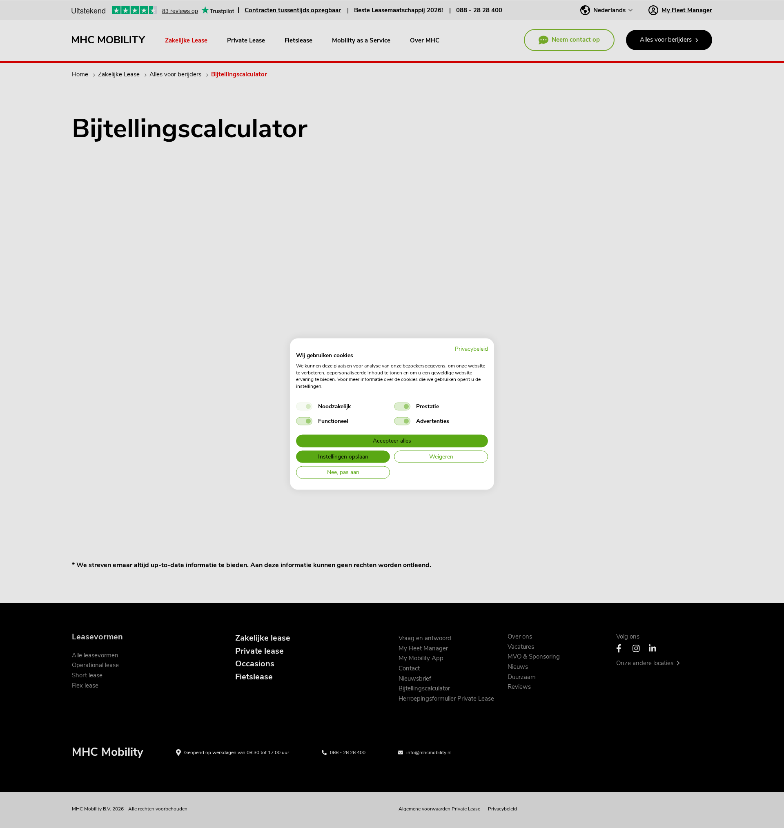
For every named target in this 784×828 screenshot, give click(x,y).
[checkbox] (304, 406)
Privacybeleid (471, 349)
